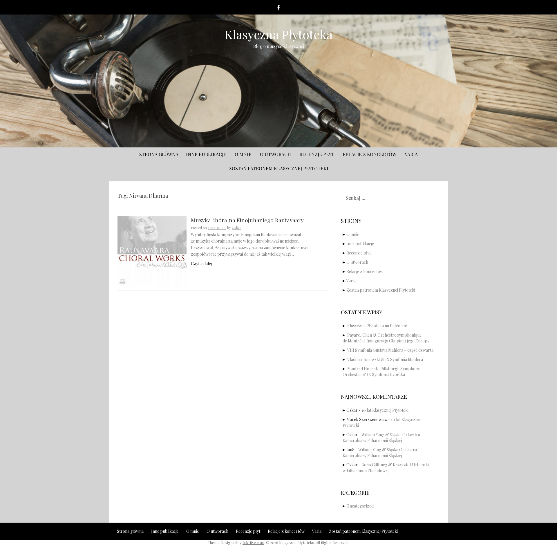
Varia (411, 154)
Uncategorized (360, 506)
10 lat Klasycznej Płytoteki (384, 410)
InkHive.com (253, 542)
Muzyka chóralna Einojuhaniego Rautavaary (247, 220)
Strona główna (158, 154)
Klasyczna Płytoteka (279, 34)
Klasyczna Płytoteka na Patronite (377, 325)
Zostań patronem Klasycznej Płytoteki (278, 168)
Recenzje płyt (316, 154)
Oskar (236, 227)
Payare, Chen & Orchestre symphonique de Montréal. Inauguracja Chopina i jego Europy (386, 338)
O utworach (275, 154)
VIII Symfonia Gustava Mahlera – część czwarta (390, 350)
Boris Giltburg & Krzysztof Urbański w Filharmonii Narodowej (386, 467)
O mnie (243, 154)
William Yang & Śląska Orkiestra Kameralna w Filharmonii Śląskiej (381, 437)
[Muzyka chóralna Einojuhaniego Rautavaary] (152, 250)
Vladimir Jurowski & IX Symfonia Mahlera (385, 359)
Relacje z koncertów (369, 154)
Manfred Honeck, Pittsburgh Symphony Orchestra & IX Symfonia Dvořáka (381, 371)
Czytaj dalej (201, 263)
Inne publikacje (206, 154)
